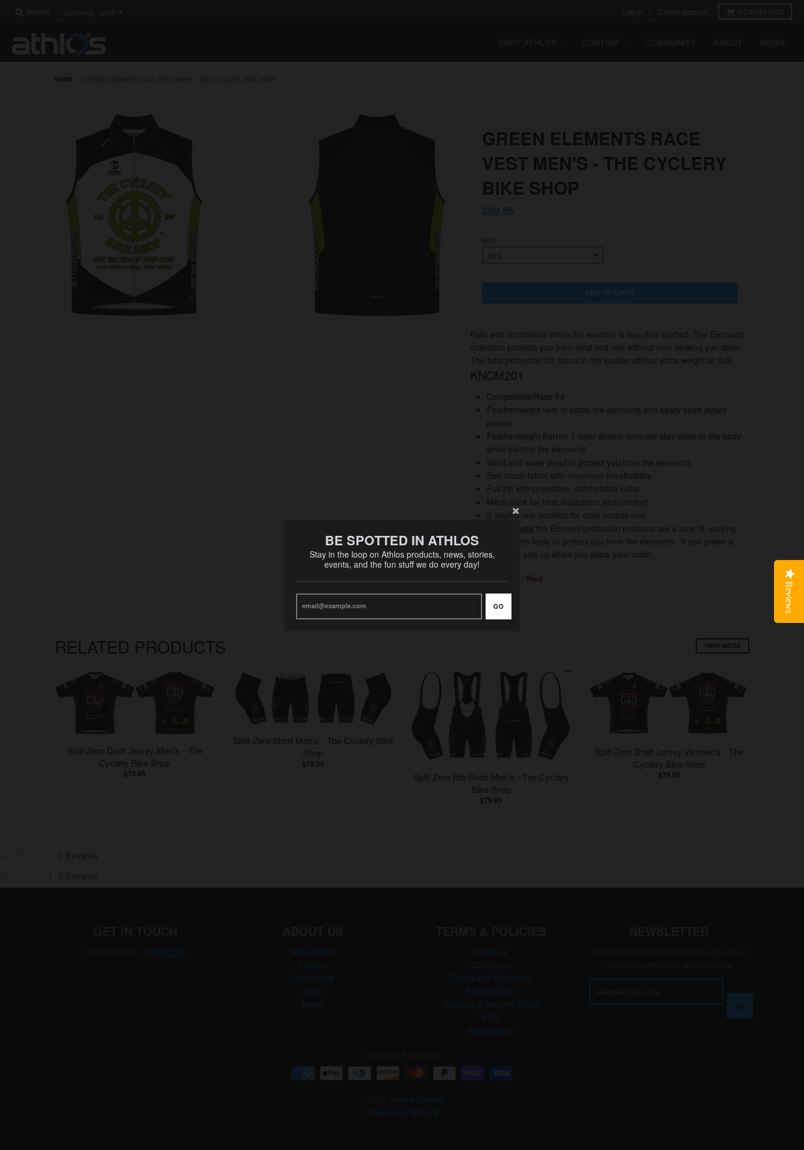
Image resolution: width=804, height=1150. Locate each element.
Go (498, 605)
